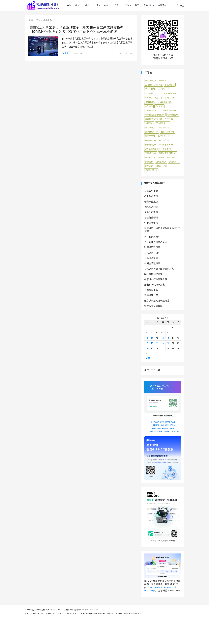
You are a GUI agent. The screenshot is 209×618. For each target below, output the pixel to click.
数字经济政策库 (152, 247)
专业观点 (66, 53)
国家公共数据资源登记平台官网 (92, 613)
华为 (149, 106)
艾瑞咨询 (161, 161)
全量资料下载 (151, 190)
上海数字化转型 (153, 84)
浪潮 (161, 157)
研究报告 (172, 157)
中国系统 (170, 84)
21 (168, 343)
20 (162, 343)
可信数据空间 (152, 110)
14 (168, 338)
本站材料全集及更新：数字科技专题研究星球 (123, 613)
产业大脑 (150, 89)
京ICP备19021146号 (54, 609)
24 (147, 348)
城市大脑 (172, 114)
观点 (98, 5)
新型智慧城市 (152, 149)
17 (147, 343)
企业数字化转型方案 (154, 284)
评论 (132, 53)
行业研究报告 (151, 222)
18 (152, 343)
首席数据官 (151, 170)
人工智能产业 (170, 93)
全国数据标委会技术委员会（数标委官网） (61, 613)
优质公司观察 (151, 212)
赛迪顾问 (174, 161)
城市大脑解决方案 (153, 273)
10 (147, 338)
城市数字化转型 (153, 119)
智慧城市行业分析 (38, 609)
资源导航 (162, 5)
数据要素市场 (166, 144)
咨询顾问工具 (151, 290)
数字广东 (150, 136)
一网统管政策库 (152, 263)
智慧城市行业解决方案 (155, 279)
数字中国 (150, 127)
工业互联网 (162, 123)
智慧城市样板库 (152, 252)
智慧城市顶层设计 (167, 153)
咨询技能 (147, 5)
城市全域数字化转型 (154, 114)
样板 (106, 5)
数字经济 (150, 140)
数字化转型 (167, 131)
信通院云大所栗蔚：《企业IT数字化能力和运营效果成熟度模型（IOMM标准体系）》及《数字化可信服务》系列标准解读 (76, 29)
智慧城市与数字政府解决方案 (159, 268)
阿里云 (149, 166)
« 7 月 (147, 357)
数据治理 (164, 140)
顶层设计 (161, 166)
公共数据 (150, 102)
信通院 (169, 97)
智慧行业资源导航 (153, 306)
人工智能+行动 (153, 93)
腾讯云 (149, 161)
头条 (69, 5)
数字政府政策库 (152, 236)
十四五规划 (164, 102)
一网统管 (150, 80)
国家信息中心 (169, 110)
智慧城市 (150, 153)
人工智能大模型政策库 (155, 242)
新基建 (167, 149)
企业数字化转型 (153, 97)
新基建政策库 (151, 258)
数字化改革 (151, 131)
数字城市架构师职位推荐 (156, 300)
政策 (77, 5)
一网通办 (164, 80)
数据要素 (150, 144)
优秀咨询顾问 (151, 206)
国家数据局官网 (36, 613)
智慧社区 (150, 157)
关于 (137, 5)
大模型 (149, 123)
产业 (127, 5)
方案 (116, 5)
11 (152, 338)
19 (157, 343)
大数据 (169, 119)
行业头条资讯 (151, 196)
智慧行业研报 (151, 217)
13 (162, 338)
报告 (87, 5)
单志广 (159, 106)
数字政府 (163, 136)
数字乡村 (164, 127)
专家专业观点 (151, 201)
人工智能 (163, 89)
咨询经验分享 (151, 295)
